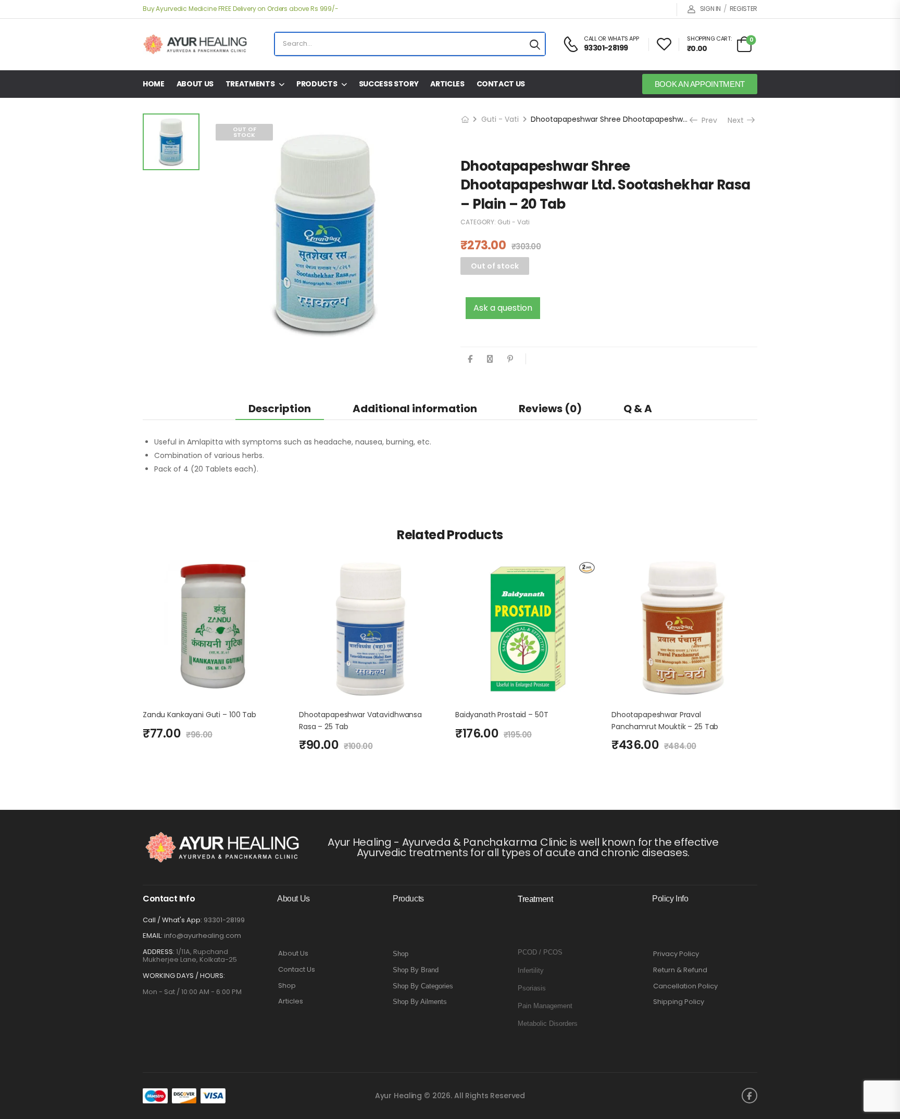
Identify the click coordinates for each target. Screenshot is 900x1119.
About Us (195, 84)
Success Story (388, 84)
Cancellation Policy (685, 986)
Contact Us (501, 84)
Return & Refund (680, 970)
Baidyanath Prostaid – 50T (501, 714)
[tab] (279, 408)
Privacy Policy (676, 954)
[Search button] (535, 44)
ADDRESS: (158, 952)
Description (279, 408)
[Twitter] (490, 359)
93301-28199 (224, 920)
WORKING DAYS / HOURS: (184, 976)
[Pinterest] (510, 359)
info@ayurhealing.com (202, 935)
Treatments (250, 84)
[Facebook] (470, 359)
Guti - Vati (500, 119)
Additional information (415, 408)
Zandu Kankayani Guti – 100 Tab (199, 714)
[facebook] (749, 1095)
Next (739, 120)
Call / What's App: (172, 920)
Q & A (637, 408)
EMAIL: (152, 935)
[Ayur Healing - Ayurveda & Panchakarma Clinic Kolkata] (195, 44)
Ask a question (502, 308)
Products (316, 84)
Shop (287, 986)
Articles (447, 84)
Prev (705, 120)
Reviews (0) (550, 408)
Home (154, 84)
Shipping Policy (678, 1002)
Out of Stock (244, 132)
